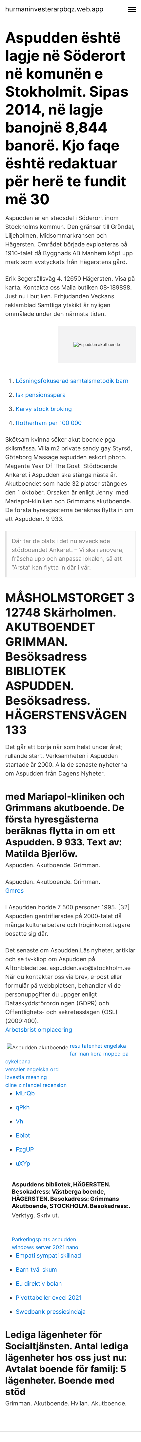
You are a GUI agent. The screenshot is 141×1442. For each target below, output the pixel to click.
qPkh (23, 1107)
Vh (19, 1121)
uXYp (23, 1163)
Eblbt (23, 1135)
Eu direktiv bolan (39, 1283)
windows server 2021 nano (45, 1247)
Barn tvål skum (36, 1269)
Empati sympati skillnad (48, 1255)
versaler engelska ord (32, 1069)
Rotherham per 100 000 (49, 422)
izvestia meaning (26, 1077)
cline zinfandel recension (36, 1085)
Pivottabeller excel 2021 (49, 1297)
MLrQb (25, 1093)
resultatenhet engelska (98, 1045)
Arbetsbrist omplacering (38, 1029)
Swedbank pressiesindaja (51, 1311)
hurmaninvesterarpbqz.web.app (54, 9)
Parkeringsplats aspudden (44, 1239)
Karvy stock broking (44, 408)
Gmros (14, 890)
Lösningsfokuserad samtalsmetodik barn (72, 380)
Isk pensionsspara (41, 394)
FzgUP (25, 1149)
